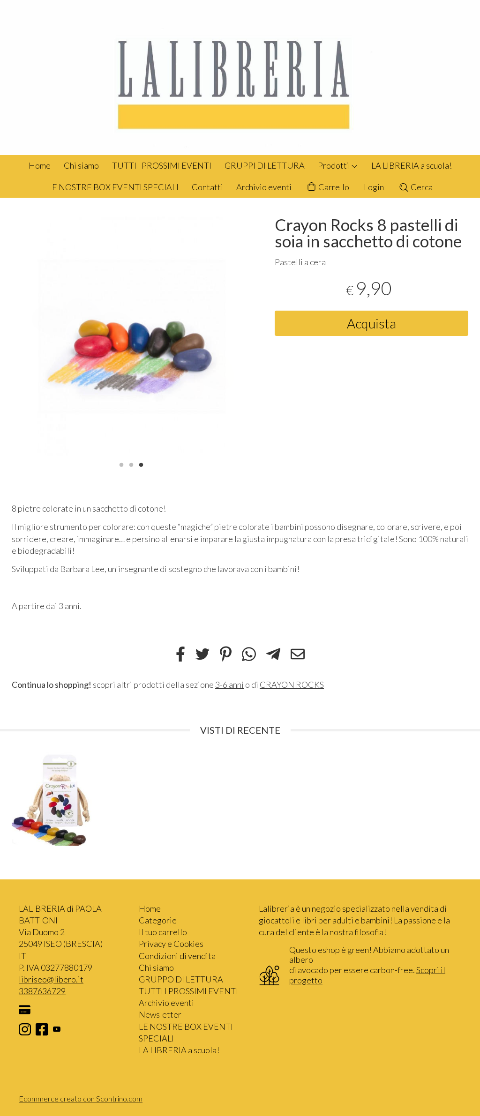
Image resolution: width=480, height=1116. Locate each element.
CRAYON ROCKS (292, 684)
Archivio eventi (264, 187)
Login (374, 187)
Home (40, 165)
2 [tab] (131, 464)
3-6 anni (229, 684)
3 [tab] (141, 464)
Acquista (371, 323)
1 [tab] (121, 464)
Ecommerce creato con (80, 1098)
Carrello (333, 187)
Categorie (158, 920)
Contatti (207, 187)
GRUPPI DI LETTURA (265, 165)
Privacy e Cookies (171, 943)
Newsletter (160, 1014)
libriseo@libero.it (51, 979)
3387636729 (42, 991)
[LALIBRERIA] (240, 77)
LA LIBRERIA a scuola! (411, 165)
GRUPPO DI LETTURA (181, 979)
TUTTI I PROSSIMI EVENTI (161, 165)
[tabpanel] (131, 336)
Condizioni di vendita (177, 956)
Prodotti (334, 165)
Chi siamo (81, 165)
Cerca (421, 187)
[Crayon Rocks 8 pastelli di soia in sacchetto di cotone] (131, 336)
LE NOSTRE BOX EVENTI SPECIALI (113, 187)
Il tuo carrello (163, 932)
